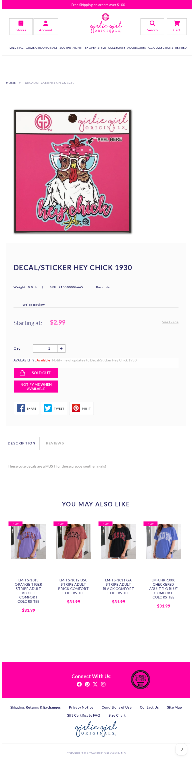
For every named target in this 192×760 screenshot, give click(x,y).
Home (11, 83)
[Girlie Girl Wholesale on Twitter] (95, 684)
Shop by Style (95, 47)
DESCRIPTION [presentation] (22, 443)
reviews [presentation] (55, 443)
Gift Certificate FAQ (83, 715)
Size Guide (170, 322)
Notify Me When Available (36, 386)
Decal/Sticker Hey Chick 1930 (49, 83)
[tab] (23, 443)
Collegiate (116, 47)
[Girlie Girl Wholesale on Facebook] (79, 684)
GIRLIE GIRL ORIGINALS (41, 47)
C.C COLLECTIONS (160, 47)
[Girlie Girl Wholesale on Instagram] (103, 684)
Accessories (136, 47)
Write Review (33, 305)
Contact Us (149, 707)
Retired (181, 47)
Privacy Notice (81, 707)
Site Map (174, 707)
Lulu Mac (17, 47)
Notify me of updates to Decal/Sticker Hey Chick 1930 (94, 360)
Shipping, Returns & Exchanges (35, 707)
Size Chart (117, 715)
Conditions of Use (117, 707)
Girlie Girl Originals (110, 753)
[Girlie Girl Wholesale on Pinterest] (87, 684)
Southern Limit (71, 47)
